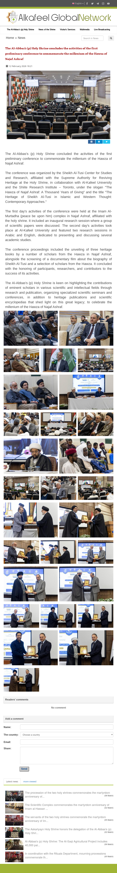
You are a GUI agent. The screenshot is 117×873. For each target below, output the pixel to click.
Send (24, 769)
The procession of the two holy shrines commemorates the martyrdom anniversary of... (67, 794)
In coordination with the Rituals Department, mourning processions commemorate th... (65, 855)
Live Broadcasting (102, 29)
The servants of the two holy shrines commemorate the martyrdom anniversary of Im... (65, 819)
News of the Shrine (47, 29)
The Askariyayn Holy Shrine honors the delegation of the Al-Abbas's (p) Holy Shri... (68, 831)
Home (10, 38)
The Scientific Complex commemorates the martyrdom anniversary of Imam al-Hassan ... (67, 807)
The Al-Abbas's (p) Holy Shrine (20, 29)
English (78, 3)
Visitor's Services (67, 29)
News (21, 38)
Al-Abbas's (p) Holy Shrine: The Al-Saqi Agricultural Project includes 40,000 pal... (66, 843)
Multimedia (84, 29)
